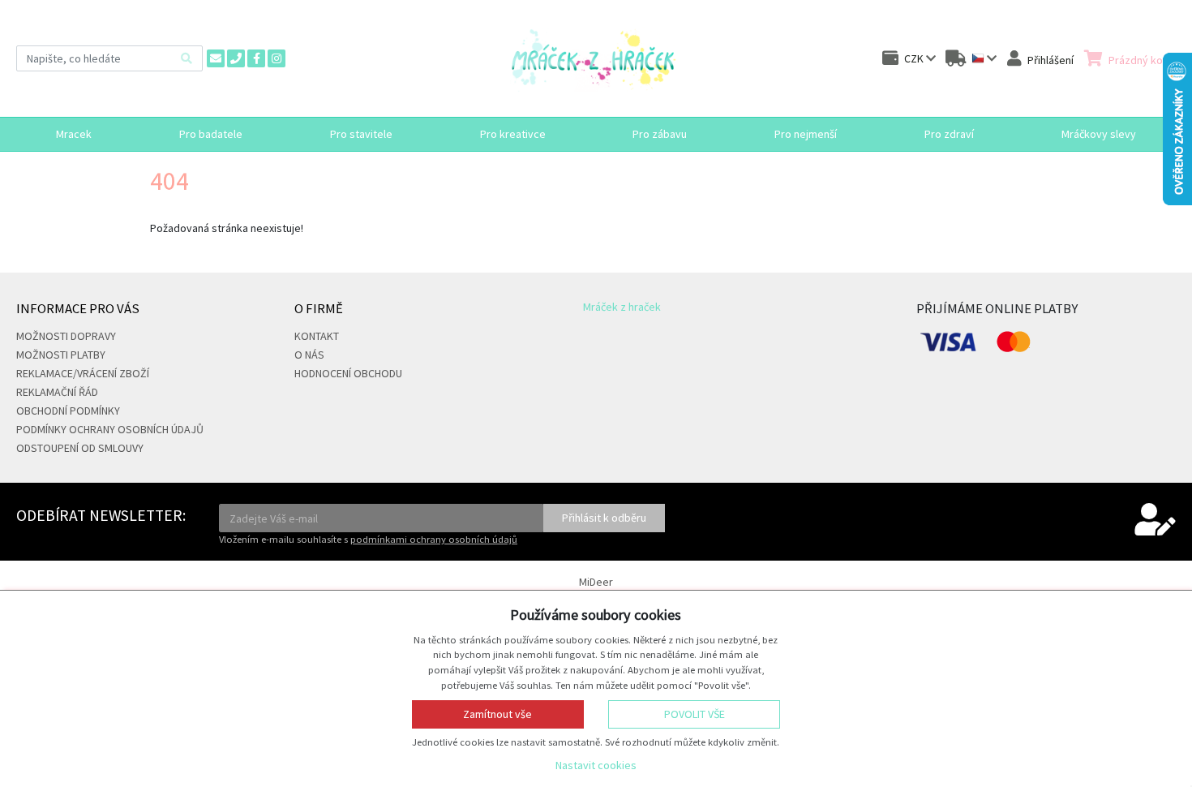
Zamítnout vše (497, 714)
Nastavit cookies (596, 765)
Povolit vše (694, 714)
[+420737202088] (236, 58)
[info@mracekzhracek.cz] (216, 58)
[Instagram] (276, 58)
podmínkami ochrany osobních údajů (433, 539)
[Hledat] (186, 58)
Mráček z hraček (622, 306)
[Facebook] (256, 58)
